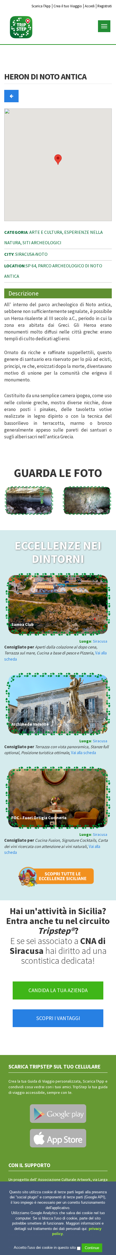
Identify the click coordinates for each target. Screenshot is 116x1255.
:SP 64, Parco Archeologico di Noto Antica (53, 271)
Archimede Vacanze (30, 724)
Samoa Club (22, 624)
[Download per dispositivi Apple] (58, 1138)
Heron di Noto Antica (45, 77)
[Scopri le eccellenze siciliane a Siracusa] (58, 876)
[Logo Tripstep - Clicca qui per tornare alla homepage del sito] (21, 27)
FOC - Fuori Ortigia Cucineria (38, 817)
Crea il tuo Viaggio (67, 6)
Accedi (90, 6)
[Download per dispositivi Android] (58, 1113)
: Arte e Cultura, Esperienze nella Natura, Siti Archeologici (53, 237)
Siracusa (100, 641)
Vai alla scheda (83, 752)
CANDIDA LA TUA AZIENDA (58, 990)
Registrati (104, 6)
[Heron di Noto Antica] (29, 500)
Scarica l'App (41, 6)
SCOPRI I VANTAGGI (58, 1018)
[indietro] (11, 96)
